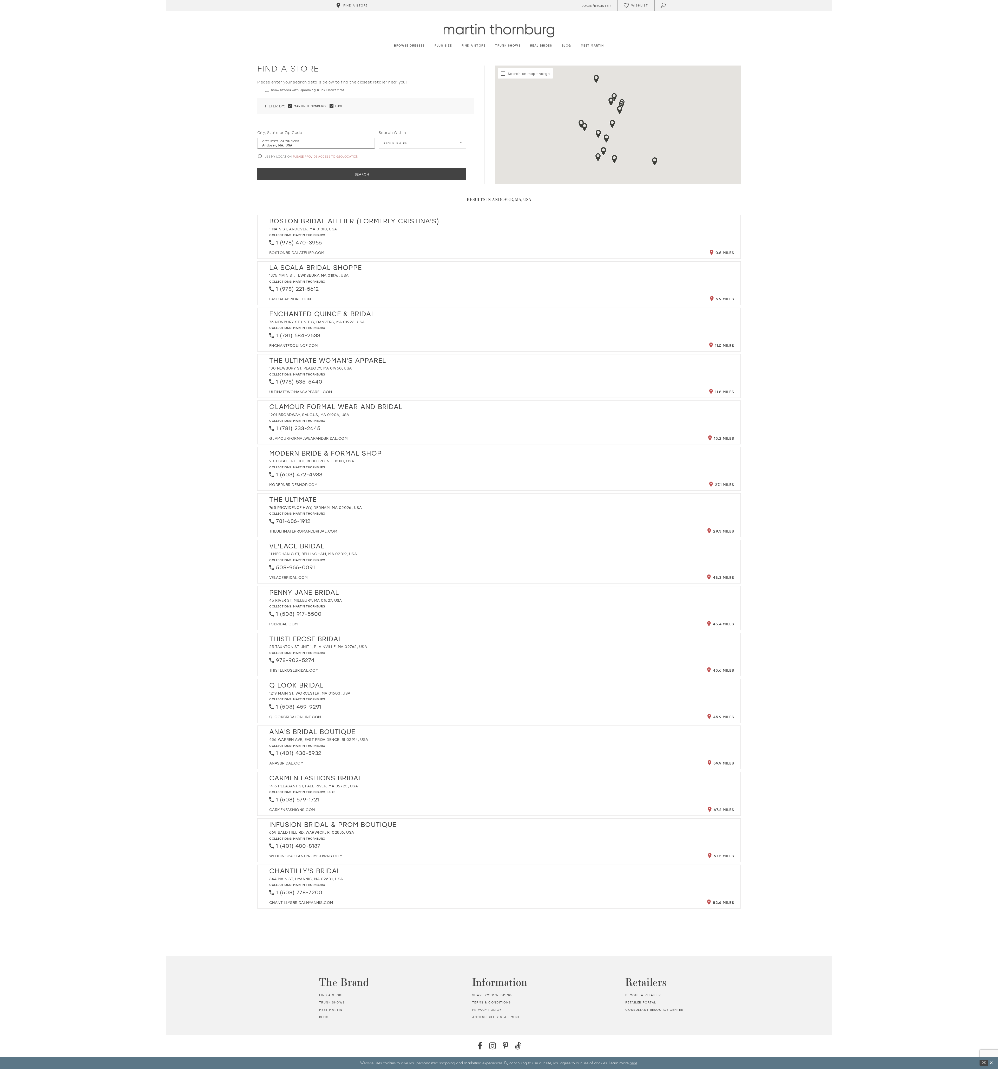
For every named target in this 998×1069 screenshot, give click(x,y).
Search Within (392, 132)
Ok (984, 1062)
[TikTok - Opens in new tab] (518, 1046)
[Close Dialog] (991, 1063)
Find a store (331, 995)
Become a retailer (643, 995)
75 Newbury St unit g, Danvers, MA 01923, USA (317, 321)
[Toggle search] (663, 5)
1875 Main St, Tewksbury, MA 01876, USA (309, 275)
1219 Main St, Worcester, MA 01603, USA (310, 693)
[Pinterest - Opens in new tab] (505, 1046)
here (633, 1062)
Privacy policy (487, 1010)
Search (362, 174)
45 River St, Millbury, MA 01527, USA (305, 600)
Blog (324, 1017)
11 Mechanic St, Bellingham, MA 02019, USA (313, 553)
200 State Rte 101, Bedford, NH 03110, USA (311, 460)
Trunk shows (332, 1002)
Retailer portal (640, 1002)
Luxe (331, 792)
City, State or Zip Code (279, 132)
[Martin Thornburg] (499, 31)
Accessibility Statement (496, 1017)
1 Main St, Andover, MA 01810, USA (303, 228)
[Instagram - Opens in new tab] (493, 1046)
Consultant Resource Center (654, 1010)
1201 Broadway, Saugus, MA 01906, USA (309, 414)
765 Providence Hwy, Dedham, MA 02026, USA (315, 507)
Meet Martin (331, 1010)
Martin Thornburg (309, 235)
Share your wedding (492, 995)
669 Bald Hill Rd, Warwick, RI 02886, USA (311, 832)
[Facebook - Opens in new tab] (480, 1046)
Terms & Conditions (491, 1002)
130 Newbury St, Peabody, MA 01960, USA (310, 368)
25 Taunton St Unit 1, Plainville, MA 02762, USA (318, 646)
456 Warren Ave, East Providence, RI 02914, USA (318, 739)
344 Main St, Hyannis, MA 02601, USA (306, 878)
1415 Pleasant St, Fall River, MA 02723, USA (313, 785)
